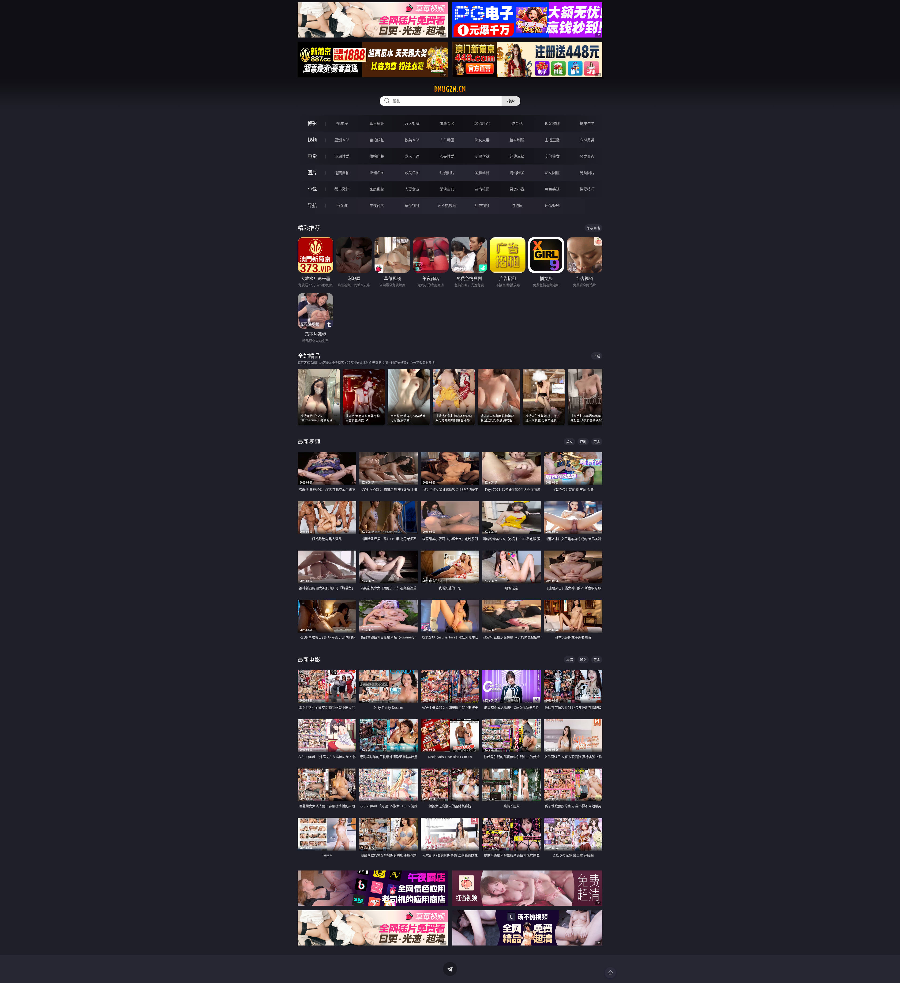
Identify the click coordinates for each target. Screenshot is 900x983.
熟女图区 (552, 172)
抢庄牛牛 (587, 123)
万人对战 (412, 123)
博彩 (312, 123)
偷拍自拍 (376, 156)
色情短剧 (552, 205)
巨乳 (583, 441)
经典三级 (517, 156)
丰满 (569, 659)
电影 (312, 156)
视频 (312, 140)
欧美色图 (412, 172)
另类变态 (587, 156)
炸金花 (517, 123)
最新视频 (309, 441)
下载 (596, 356)
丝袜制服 (517, 140)
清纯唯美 (517, 172)
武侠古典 (446, 189)
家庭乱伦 (376, 189)
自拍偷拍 (376, 140)
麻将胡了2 (482, 123)
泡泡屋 (517, 205)
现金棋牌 (552, 123)
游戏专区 (446, 123)
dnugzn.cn (450, 89)
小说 (312, 189)
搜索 (511, 101)
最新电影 (309, 659)
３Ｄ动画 (446, 140)
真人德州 (376, 123)
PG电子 (342, 123)
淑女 (583, 659)
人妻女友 (412, 189)
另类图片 (587, 172)
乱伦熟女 (552, 156)
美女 (569, 441)
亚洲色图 (376, 172)
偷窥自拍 (341, 172)
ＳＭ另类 (587, 140)
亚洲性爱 (341, 156)
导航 (312, 205)
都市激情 (341, 189)
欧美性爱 (446, 156)
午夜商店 (376, 205)
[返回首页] (610, 972)
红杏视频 (482, 205)
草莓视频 (412, 205)
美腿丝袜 (482, 172)
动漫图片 (446, 172)
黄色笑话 (552, 189)
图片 (312, 172)
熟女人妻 (482, 140)
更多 (596, 441)
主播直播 (552, 140)
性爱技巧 (587, 189)
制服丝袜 (482, 156)
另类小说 (517, 189)
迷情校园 (482, 189)
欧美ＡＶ (412, 140)
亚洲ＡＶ (341, 140)
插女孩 (342, 205)
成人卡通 (412, 156)
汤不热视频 (447, 205)
